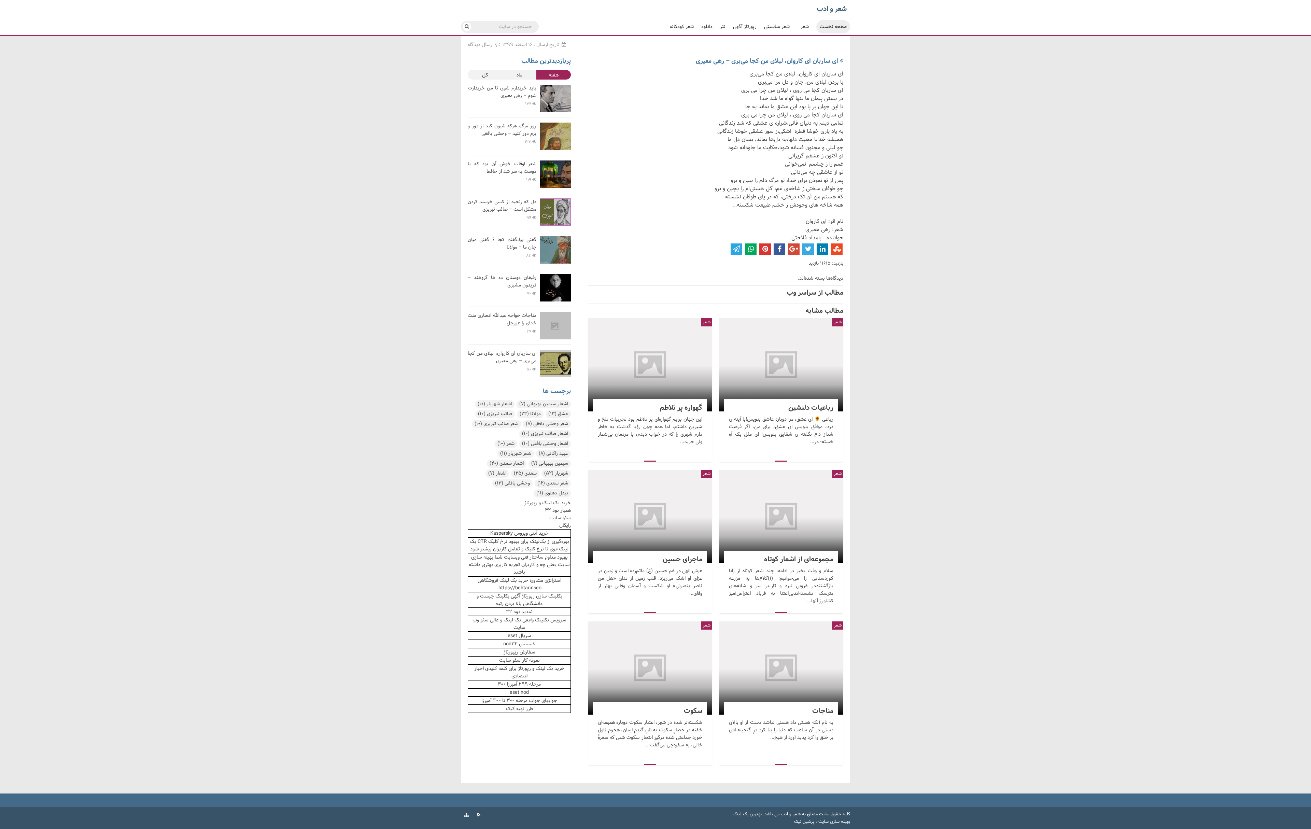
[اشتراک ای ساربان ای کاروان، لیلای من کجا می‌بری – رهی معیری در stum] (837, 249)
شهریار (556, 473)
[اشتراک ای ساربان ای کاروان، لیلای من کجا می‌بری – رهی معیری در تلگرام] (736, 249)
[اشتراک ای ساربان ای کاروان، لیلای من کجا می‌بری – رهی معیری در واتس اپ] (751, 249)
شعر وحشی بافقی (547, 424)
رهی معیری (478, 107)
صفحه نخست (833, 27)
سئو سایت (560, 518)
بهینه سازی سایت (834, 822)
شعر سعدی (552, 483)
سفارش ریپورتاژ (519, 652)
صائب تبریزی (495, 414)
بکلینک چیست (494, 596)
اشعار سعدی (507, 463)
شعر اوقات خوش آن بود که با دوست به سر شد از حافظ (502, 167)
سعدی (525, 473)
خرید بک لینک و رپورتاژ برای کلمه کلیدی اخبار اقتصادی (519, 672)
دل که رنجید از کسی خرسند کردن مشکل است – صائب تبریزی (502, 205)
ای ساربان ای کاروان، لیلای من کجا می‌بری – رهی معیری (767, 61)
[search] (467, 27)
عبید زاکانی (553, 454)
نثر (722, 27)
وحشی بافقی (512, 483)
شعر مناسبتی (777, 27)
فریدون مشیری (481, 297)
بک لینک (512, 620)
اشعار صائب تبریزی (545, 434)
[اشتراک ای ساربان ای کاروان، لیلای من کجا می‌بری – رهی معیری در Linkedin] (822, 249)
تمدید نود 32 (519, 612)
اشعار (497, 473)
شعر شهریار (515, 454)
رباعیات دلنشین (781, 364)
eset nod (519, 692)
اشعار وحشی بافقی (545, 444)
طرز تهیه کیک (519, 709)
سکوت (650, 668)
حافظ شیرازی (480, 183)
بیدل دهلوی (552, 493)
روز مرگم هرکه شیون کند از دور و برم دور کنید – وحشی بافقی (502, 130)
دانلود (707, 27)
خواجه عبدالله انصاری (487, 335)
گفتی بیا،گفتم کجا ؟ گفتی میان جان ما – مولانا (502, 243)
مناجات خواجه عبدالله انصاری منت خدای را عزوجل (502, 319)
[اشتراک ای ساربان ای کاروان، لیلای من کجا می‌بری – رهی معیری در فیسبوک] (779, 249)
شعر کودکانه (681, 27)
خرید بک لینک (513, 580)
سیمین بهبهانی (549, 463)
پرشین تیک (804, 822)
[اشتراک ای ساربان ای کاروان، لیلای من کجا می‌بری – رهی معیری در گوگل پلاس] (794, 249)
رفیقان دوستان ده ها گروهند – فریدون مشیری (502, 281)
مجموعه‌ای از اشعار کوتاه (781, 516)
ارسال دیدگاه (481, 45)
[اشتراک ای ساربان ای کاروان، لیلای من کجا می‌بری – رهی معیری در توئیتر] (808, 249)
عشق (558, 414)
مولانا (530, 414)
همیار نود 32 (558, 510)
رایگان (565, 525)
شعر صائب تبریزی (496, 424)
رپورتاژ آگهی (745, 27)
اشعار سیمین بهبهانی (543, 404)
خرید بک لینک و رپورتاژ (547, 503)
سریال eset (519, 636)
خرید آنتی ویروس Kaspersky (519, 533)
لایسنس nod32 (519, 644)
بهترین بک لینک (747, 814)
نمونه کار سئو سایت (519, 660)
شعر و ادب (791, 814)
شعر (805, 27)
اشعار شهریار (495, 404)
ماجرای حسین (650, 516)
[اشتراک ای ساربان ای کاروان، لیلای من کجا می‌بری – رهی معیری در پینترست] (765, 249)
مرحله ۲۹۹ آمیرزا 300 (519, 684)
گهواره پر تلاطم (650, 364)
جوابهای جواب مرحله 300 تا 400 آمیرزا (519, 701)
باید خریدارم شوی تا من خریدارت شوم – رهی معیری (502, 92)
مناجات (781, 668)
